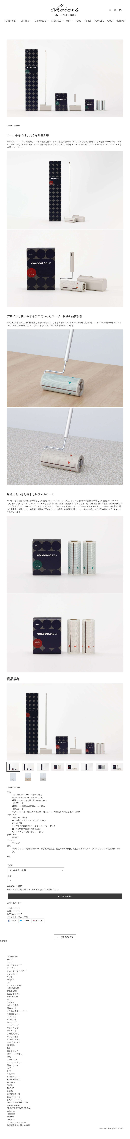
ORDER (3, 941)
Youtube (10, 1117)
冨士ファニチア (13, 994)
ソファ (10, 962)
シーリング (12, 1022)
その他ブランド (13, 1014)
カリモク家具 (12, 1005)
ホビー (10, 1068)
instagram (11, 1111)
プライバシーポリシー (16, 1122)
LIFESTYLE (12, 1059)
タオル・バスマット (15, 1054)
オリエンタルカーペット (17, 1011)
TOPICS (10, 1088)
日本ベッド (12, 1008)
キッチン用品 (12, 1037)
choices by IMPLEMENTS (114, 1128)
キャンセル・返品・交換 (17, 917)
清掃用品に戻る (66, 937)
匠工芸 (10, 999)
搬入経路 (35, 889)
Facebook (11, 1114)
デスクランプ (12, 1028)
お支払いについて (14, 914)
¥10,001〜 (11, 1082)
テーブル (11, 968)
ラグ (9, 982)
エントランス (12, 1051)
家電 (9, 1057)
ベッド (10, 977)
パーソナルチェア (14, 965)
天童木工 (11, 1002)
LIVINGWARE (13, 1034)
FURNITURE (12, 957)
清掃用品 (11, 1045)
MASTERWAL (13, 997)
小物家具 (11, 979)
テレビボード (12, 974)
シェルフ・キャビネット (17, 971)
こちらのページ (87, 849)
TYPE (10, 865)
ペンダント (12, 1019)
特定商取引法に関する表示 (18, 1125)
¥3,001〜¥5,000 (13, 1077)
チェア (10, 959)
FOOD (10, 1085)
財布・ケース (12, 1065)
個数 (9, 876)
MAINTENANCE (14, 1105)
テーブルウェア (13, 1042)
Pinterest (10, 1119)
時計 (9, 1048)
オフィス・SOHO (14, 985)
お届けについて (13, 911)
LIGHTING (11, 1017)
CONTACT (18, 1108)
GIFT (9, 1071)
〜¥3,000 (10, 1074)
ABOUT (10, 1108)
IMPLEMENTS (13, 988)
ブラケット (12, 1031)
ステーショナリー (14, 1062)
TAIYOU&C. (12, 991)
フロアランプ (12, 1025)
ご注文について (13, 908)
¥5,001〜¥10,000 (14, 1079)
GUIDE (10, 1091)
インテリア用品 (13, 1039)
